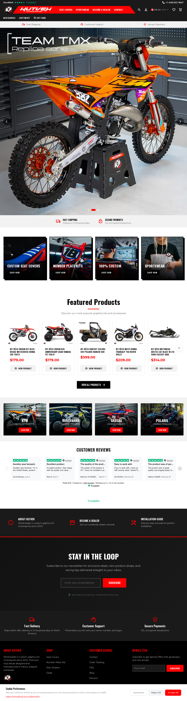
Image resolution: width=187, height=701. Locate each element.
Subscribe (115, 583)
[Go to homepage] (9, 9)
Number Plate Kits (55, 662)
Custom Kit (24, 17)
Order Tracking (96, 662)
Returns (93, 678)
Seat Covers (65, 9)
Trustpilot (93, 501)
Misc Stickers (53, 667)
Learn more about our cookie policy (23, 696)
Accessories (9, 17)
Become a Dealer (101, 9)
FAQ (91, 667)
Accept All (173, 692)
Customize (138, 692)
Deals (49, 673)
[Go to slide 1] (89, 210)
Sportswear (82, 9)
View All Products (94, 385)
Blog (91, 673)
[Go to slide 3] (97, 210)
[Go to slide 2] (92, 210)
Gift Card (40, 17)
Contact (118, 9)
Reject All (156, 692)
